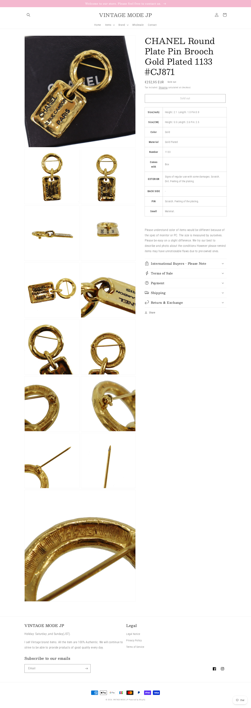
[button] (28, 15)
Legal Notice (133, 633)
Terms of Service (135, 646)
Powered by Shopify (137, 700)
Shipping (163, 87)
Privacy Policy (134, 640)
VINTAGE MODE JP (120, 700)
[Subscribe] (86, 668)
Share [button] (152, 312)
